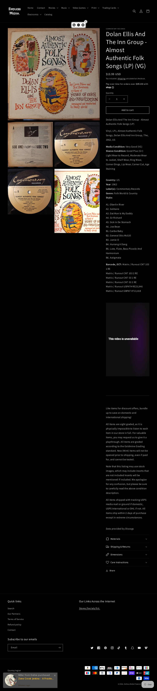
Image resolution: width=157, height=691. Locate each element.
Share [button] (112, 570)
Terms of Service (16, 619)
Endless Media (129, 684)
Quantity (110, 93)
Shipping (121, 78)
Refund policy (14, 624)
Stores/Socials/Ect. (89, 608)
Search (11, 608)
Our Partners (14, 613)
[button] (53, 8)
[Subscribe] (59, 647)
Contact (11, 630)
